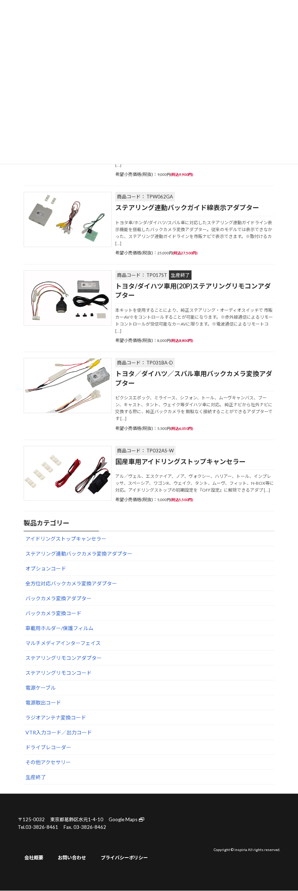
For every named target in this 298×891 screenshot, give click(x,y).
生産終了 (35, 777)
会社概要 (33, 857)
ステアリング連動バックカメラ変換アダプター (78, 554)
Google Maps (123, 819)
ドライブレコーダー (48, 747)
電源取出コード (43, 703)
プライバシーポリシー (124, 857)
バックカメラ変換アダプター (58, 598)
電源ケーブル (40, 688)
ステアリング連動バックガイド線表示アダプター (187, 207)
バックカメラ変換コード (53, 613)
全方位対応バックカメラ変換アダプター (71, 583)
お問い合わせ (72, 857)
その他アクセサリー (48, 762)
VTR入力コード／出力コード (58, 732)
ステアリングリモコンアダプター (63, 658)
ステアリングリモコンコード (58, 673)
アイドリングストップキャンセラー (65, 539)
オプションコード (45, 568)
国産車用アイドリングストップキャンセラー (180, 461)
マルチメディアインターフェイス (63, 643)
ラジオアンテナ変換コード (55, 717)
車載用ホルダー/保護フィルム (59, 628)
